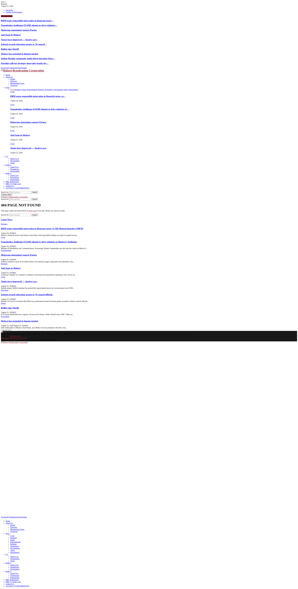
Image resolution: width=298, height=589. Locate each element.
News (8, 88)
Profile (12, 79)
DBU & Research (12, 182)
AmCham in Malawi (11, 35)
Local (12, 92)
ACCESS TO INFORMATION (17, 188)
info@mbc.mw (15, 336)
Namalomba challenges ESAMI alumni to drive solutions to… (39, 109)
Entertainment (6, 250)
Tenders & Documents (14, 12)
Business (4, 224)
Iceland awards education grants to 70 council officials (27, 294)
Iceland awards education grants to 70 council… (24, 44)
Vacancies (9, 10)
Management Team (17, 83)
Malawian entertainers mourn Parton (19, 30)
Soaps (12, 163)
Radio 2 (8, 173)
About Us (9, 77)
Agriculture (5, 317)
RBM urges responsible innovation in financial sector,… (27, 20)
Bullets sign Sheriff (10, 49)
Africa (12, 550)
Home (8, 75)
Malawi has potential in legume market (19, 54)
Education (4, 290)
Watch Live (14, 159)
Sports (3, 303)
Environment (15, 548)
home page (33, 211)
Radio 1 (8, 165)
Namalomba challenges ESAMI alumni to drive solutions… (29, 25)
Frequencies (14, 169)
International (14, 552)
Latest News (6, 219)
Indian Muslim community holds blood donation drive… (28, 58)
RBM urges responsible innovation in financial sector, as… (38, 96)
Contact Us (10, 186)
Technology (14, 546)
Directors (13, 81)
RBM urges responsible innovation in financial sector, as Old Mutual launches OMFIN (42, 228)
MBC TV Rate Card (13, 184)
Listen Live (14, 167)
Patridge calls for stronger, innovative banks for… (25, 63)
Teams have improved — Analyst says (19, 39)
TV (7, 157)
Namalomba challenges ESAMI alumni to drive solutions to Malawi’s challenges (39, 242)
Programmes (14, 161)
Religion (13, 544)
